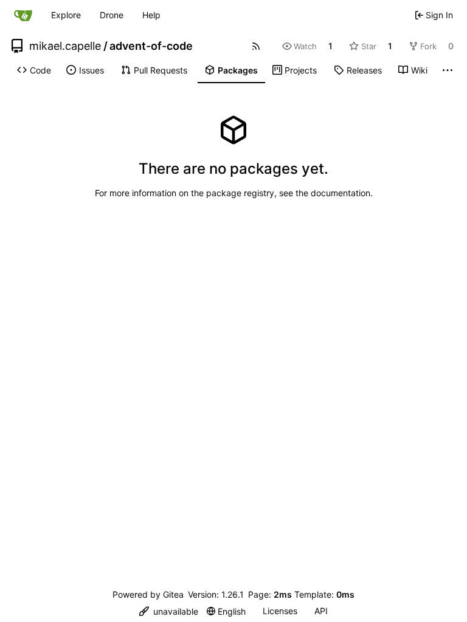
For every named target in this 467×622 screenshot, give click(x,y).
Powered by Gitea (148, 594)
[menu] (168, 611)
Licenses (280, 611)
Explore (66, 15)
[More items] (447, 70)
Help (151, 15)
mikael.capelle (65, 46)
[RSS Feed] (256, 46)
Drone (111, 15)
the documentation (333, 193)
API (321, 611)
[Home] (23, 15)
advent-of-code (151, 46)
